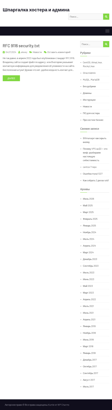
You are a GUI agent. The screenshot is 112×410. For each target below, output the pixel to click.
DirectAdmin (89, 72)
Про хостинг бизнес (93, 119)
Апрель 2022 (89, 299)
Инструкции (89, 99)
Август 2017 (89, 379)
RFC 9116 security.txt (21, 45)
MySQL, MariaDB (91, 79)
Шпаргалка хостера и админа (36, 9)
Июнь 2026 (88, 198)
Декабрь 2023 (90, 259)
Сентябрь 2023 (90, 265)
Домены (87, 93)
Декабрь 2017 (90, 359)
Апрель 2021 (89, 319)
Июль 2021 (88, 306)
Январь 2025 (89, 225)
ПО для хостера (91, 113)
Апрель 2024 (89, 245)
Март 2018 (88, 346)
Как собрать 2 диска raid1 (96, 180)
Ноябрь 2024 (89, 232)
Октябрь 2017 (90, 366)
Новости (37, 52)
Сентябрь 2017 (90, 373)
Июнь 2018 (88, 339)
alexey (24, 52)
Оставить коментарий (58, 52)
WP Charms (63, 404)
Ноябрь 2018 (89, 332)
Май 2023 (88, 285)
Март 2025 (88, 212)
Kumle (51, 404)
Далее (11, 78)
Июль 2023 (88, 272)
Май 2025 (88, 205)
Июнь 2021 (88, 312)
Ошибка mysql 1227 (92, 173)
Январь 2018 (89, 353)
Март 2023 (88, 292)
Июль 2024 (88, 239)
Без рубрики (89, 86)
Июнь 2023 (88, 279)
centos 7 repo (90, 167)
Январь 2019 (89, 326)
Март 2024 (88, 252)
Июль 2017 (88, 386)
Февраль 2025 (90, 218)
